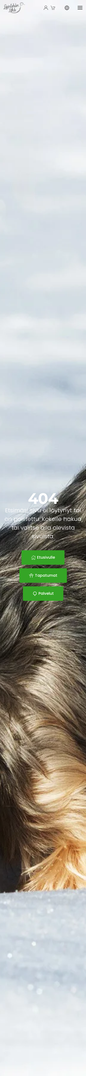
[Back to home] (14, 7)
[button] (53, 7)
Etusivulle (46, 557)
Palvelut (46, 593)
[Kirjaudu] (45, 7)
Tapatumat (46, 575)
